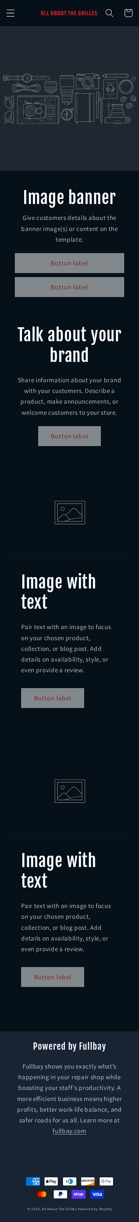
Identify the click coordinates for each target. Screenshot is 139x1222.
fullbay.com (69, 1130)
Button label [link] (69, 263)
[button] (10, 13)
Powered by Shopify (95, 1209)
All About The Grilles (59, 1209)
